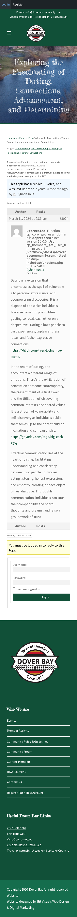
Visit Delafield (16, 828)
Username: (20, 564)
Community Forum (19, 752)
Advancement (22, 148)
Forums (23, 138)
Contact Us (14, 782)
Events (11, 720)
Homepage (12, 138)
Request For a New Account (25, 793)
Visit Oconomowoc (19, 839)
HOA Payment (16, 772)
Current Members (19, 762)
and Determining (39, 148)
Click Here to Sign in (39, 16)
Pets (30, 138)
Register (18, 4)
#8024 (63, 218)
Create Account (59, 16)
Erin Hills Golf (16, 834)
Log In (6, 4)
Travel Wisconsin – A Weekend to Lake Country (38, 850)
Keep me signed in (28, 589)
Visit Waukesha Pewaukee (24, 845)
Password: (19, 577)
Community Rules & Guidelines (27, 741)
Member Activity (18, 730)
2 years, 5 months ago (51, 189)
